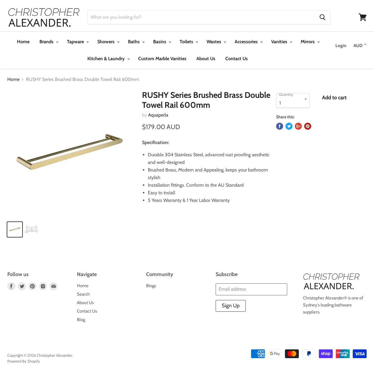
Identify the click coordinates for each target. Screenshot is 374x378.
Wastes (214, 41)
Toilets (187, 41)
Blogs (151, 285)
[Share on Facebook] (279, 126)
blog (81, 319)
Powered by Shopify (23, 361)
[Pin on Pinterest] (307, 126)
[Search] (322, 17)
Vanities (279, 41)
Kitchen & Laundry (106, 58)
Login (340, 45)
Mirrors (308, 41)
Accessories (247, 41)
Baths (134, 41)
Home (23, 41)
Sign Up (231, 305)
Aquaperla (158, 115)
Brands (47, 41)
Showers (106, 41)
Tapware (76, 41)
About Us (205, 58)
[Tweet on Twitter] (288, 126)
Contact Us (236, 58)
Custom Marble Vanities (162, 58)
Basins (160, 41)
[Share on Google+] (298, 126)
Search (83, 294)
